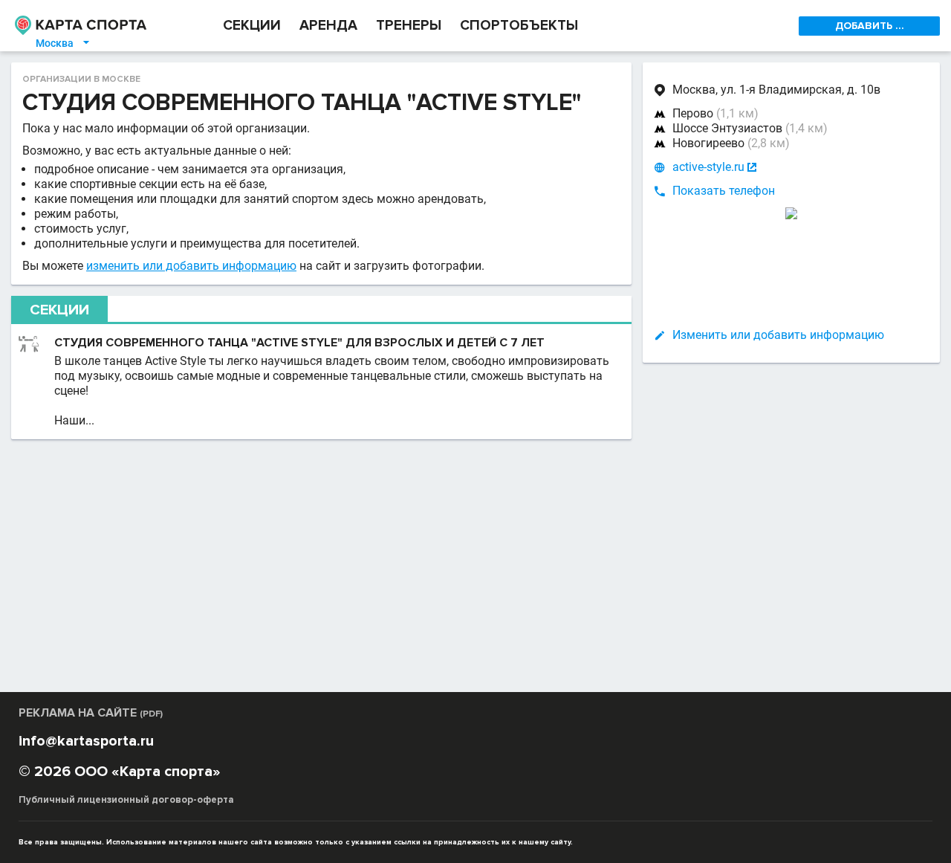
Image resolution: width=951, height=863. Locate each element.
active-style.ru (708, 167)
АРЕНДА (328, 25)
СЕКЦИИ (252, 25)
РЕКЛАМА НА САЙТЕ (91, 712)
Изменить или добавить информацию (778, 335)
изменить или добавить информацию (191, 266)
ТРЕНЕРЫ (408, 25)
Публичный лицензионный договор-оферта (126, 800)
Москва (63, 43)
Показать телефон (723, 191)
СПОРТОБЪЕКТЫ (519, 25)
